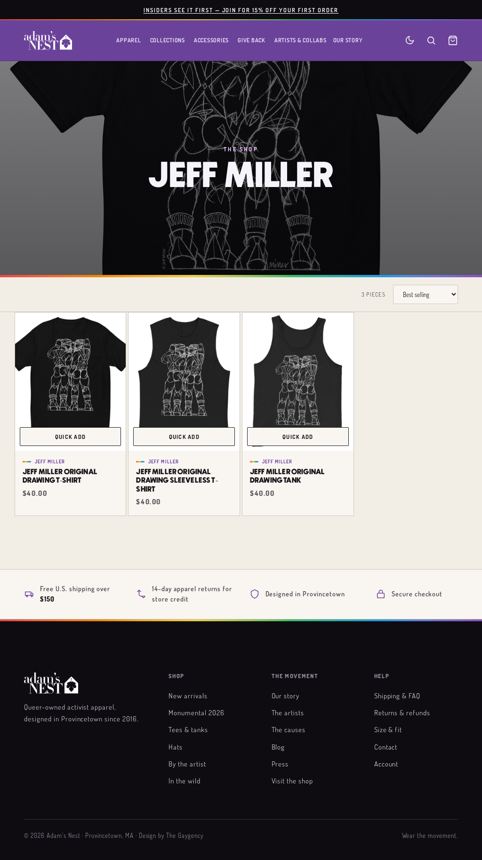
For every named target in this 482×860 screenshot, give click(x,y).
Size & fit (388, 729)
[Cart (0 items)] (453, 40)
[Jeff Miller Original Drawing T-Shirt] (70, 382)
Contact (386, 747)
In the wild (185, 780)
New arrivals (188, 695)
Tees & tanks (188, 729)
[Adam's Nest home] (48, 40)
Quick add (70, 436)
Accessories (211, 40)
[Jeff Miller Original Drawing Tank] (297, 382)
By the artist (187, 763)
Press (280, 763)
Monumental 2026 (196, 712)
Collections (167, 40)
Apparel (128, 40)
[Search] (431, 40)
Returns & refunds (402, 712)
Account (386, 763)
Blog (278, 747)
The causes (289, 729)
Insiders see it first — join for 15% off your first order (241, 10)
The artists (288, 712)
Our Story (348, 40)
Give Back (251, 40)
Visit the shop (292, 780)
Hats (176, 747)
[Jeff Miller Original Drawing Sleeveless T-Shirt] (184, 382)
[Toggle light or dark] (410, 40)
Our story (286, 695)
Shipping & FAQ (397, 695)
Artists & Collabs (300, 40)
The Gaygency (184, 835)
